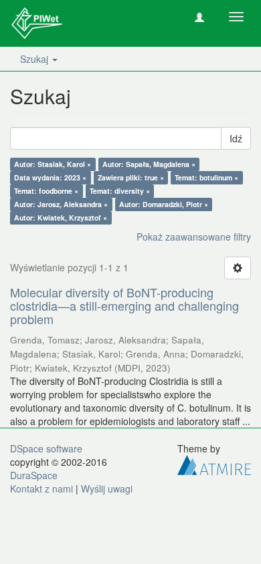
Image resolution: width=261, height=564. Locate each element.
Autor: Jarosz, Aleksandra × (61, 204)
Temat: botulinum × (206, 177)
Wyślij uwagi (107, 488)
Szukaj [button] (35, 58)
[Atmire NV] (214, 463)
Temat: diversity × (120, 191)
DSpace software (46, 448)
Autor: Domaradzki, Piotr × (163, 204)
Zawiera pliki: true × (131, 177)
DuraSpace (34, 475)
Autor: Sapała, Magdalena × (148, 164)
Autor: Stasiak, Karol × (52, 164)
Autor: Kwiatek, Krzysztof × (60, 218)
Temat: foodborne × (46, 191)
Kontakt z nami (41, 488)
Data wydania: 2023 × (50, 177)
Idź (236, 138)
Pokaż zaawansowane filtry (194, 236)
